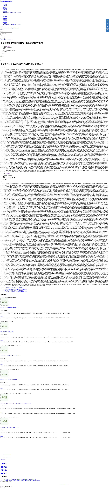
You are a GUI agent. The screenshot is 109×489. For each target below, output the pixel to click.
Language (5, 11)
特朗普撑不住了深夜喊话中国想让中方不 (10, 379)
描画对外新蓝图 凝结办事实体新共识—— (10, 307)
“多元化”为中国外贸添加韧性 (7, 331)
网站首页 (5, 4)
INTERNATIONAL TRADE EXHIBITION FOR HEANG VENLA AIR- (16, 403)
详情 (2, 316)
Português (19, 12)
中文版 (4, 12)
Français (11, 12)
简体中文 (3, 27)
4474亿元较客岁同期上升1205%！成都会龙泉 (11, 355)
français (9, 27)
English (7, 12)
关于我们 (5, 5)
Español (14, 12)
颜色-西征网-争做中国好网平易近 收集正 (10, 427)
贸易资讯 (5, 8)
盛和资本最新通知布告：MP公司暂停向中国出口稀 (16, 289)
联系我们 (5, 9)
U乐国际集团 (3, 39)
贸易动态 (5, 7)
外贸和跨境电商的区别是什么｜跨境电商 (14, 287)
